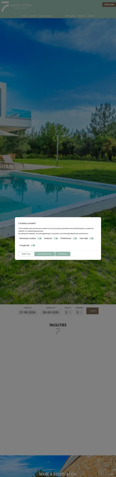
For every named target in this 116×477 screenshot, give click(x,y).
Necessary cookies (27, 238)
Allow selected (44, 254)
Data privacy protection (78, 233)
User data (84, 238)
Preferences (65, 238)
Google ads (24, 245)
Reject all (26, 254)
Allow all (63, 254)
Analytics (48, 238)
